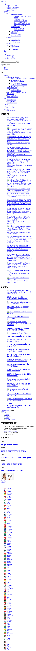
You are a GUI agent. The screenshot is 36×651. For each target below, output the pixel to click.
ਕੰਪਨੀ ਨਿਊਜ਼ (10, 57)
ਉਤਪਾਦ (6, 12)
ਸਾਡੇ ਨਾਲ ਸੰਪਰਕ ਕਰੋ (9, 58)
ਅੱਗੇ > (6, 410)
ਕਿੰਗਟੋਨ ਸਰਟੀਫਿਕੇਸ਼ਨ (13, 7)
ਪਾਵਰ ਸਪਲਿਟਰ (15, 46)
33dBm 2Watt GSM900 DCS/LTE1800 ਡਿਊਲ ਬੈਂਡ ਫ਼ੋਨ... (17, 298)
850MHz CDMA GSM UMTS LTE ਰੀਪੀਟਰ (22, 79)
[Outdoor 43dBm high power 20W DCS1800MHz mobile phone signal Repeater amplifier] (19, 325)
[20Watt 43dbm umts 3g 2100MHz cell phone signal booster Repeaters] (19, 371)
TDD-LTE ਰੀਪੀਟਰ (16, 36)
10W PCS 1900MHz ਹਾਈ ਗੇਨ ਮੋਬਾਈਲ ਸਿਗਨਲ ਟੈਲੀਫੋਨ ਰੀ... (17, 267)
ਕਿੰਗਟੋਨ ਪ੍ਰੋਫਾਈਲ (12, 5)
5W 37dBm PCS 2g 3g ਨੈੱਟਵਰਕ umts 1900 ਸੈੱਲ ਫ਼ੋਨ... (17, 308)
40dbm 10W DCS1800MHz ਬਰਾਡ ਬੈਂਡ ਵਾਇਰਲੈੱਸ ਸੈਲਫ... (18, 355)
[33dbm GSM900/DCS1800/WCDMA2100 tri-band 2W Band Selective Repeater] (19, 400)
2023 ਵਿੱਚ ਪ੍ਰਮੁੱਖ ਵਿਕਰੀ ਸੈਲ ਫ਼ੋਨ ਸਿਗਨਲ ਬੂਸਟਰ (16, 457)
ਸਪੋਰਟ (5, 52)
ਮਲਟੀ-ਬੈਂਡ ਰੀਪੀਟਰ (15, 27)
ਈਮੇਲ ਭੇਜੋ (3, 481)
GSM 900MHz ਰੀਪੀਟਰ (20, 19)
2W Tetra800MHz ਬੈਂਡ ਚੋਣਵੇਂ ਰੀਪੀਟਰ (19, 336)
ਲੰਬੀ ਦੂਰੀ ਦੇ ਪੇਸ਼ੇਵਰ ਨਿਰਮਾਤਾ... (10, 444)
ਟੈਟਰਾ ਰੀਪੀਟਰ (14, 31)
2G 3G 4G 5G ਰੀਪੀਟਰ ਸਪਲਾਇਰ (11, 464)
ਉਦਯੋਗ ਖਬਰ (10, 55)
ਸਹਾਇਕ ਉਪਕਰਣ (11, 45)
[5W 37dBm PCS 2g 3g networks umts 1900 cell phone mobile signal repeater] (19, 303)
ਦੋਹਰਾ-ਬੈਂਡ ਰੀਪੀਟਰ (19, 28)
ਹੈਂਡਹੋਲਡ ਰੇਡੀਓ (14, 49)
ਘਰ (5, 67)
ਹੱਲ (5, 51)
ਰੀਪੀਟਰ (9, 13)
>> (8, 410)
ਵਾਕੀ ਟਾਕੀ (10, 48)
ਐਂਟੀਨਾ (9, 43)
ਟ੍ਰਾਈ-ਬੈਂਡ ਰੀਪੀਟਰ (19, 30)
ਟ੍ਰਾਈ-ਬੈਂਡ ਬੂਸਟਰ (15, 42)
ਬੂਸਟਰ (9, 37)
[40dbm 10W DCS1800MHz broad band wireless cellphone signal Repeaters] (19, 351)
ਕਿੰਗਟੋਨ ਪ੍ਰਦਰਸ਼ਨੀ (12, 8)
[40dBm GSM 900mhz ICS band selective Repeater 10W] (19, 390)
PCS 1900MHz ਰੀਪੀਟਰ (20, 22)
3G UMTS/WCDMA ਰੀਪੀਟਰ (22, 24)
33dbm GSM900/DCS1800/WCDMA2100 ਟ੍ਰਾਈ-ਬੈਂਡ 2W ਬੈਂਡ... (19, 405)
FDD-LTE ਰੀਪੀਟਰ (16, 34)
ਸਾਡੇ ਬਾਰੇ (6, 4)
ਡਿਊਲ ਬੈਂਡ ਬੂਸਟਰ (15, 40)
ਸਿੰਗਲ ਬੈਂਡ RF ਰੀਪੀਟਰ (16, 15)
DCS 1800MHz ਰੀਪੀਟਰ (20, 21)
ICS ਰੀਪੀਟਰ (14, 33)
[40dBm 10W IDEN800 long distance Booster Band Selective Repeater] (19, 313)
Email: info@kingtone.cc (10, 431)
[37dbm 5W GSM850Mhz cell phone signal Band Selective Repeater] (19, 341)
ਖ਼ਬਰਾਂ (5, 54)
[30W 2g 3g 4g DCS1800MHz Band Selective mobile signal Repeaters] (19, 380)
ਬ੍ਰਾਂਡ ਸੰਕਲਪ (10, 10)
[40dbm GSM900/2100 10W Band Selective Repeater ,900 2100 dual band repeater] (19, 361)
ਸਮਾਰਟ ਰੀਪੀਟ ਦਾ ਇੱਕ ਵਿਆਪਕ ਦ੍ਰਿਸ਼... (13, 451)
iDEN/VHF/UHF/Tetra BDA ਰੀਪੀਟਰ (17, 92)
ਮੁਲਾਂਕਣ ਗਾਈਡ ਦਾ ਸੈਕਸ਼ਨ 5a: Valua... (13, 470)
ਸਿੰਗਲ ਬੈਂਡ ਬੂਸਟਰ (15, 39)
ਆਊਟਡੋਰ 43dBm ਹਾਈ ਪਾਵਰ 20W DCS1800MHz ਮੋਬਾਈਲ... (18, 329)
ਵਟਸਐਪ (3, 482)
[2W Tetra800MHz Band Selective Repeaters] (17, 333)
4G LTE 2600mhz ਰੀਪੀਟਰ (21, 25)
